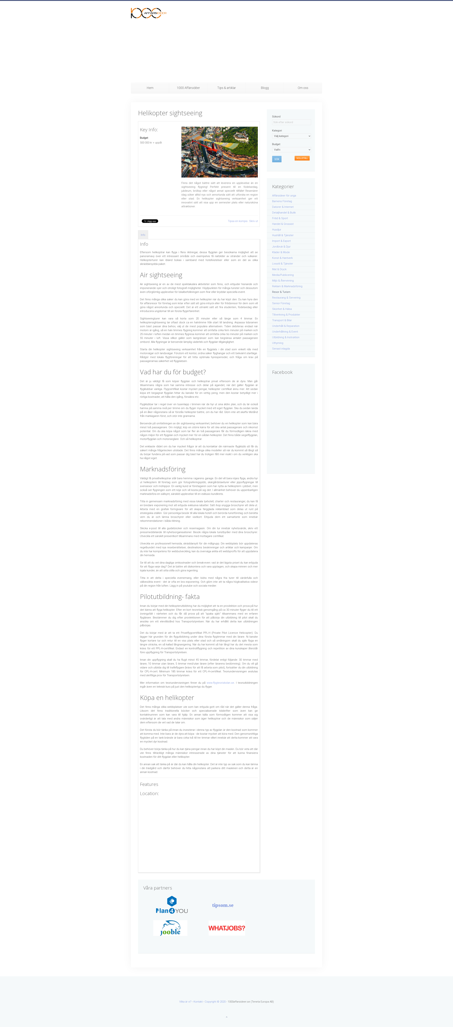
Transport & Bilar (282, 320)
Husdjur (276, 229)
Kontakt (198, 1001)
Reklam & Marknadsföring (287, 286)
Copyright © (212, 1001)
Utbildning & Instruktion (285, 337)
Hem (150, 88)
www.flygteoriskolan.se (220, 682)
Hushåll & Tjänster (283, 235)
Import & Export (281, 241)
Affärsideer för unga (284, 195)
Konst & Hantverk (282, 258)
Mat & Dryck (279, 269)
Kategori (277, 130)
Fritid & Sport (280, 218)
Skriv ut (253, 221)
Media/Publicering (283, 275)
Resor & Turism (281, 292)
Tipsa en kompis (238, 221)
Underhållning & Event (285, 331)
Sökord (276, 116)
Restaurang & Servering (286, 297)
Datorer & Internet (283, 207)
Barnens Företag (282, 201)
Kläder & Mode (281, 252)
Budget (144, 137)
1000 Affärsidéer (188, 88)
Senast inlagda (281, 348)
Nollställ (302, 158)
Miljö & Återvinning (283, 280)
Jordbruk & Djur (281, 246)
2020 (223, 1001)
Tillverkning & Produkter (286, 314)
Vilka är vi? (185, 1001)
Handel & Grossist (283, 224)
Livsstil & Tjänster (282, 263)
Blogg (265, 88)
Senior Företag (281, 303)
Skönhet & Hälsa (282, 309)
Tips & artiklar (226, 88)
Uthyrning (277, 343)
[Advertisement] (226, 56)
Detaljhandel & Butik (284, 212)
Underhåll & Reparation (285, 326)
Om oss (303, 88)
